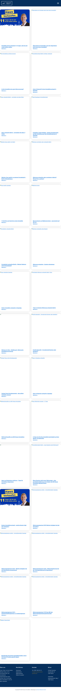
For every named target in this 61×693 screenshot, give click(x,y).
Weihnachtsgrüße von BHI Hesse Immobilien (12, 437)
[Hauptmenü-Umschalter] (58, 3)
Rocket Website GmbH (41, 689)
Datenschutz (19, 671)
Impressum (18, 670)
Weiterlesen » (3, 48)
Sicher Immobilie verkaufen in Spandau (11, 308)
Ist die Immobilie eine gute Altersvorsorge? (12, 89)
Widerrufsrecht (19, 673)
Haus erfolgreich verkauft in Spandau (42, 393)
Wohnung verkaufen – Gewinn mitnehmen (43, 264)
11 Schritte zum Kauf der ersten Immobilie (12, 221)
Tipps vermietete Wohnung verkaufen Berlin (44, 307)
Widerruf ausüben (20, 675)
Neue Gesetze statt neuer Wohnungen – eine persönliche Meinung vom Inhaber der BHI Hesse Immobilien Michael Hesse (45, 482)
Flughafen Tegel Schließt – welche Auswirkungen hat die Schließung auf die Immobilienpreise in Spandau (45, 134)
